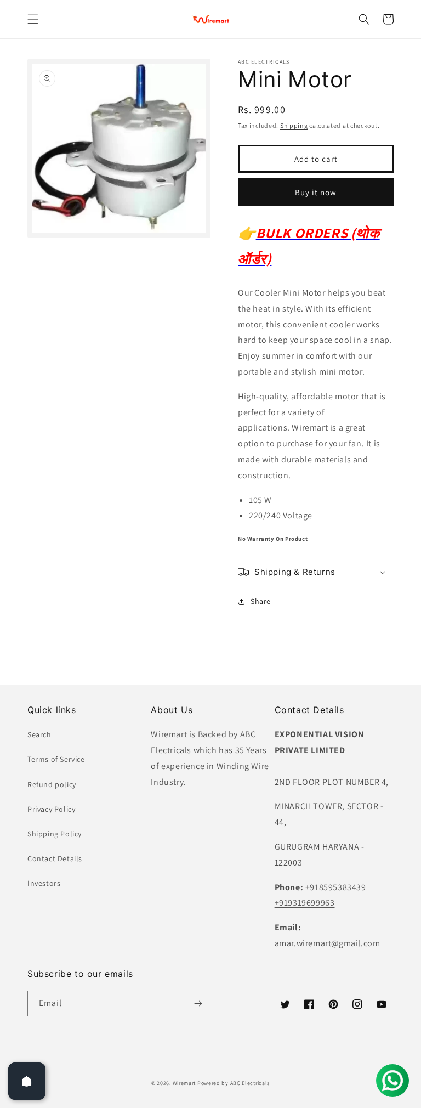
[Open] (26, 1081)
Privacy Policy (51, 809)
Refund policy (51, 784)
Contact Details (54, 858)
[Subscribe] (198, 1003)
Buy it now (316, 192)
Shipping (294, 125)
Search (39, 734)
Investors (43, 883)
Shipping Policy (54, 834)
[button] (33, 19)
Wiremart (184, 1083)
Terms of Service (56, 759)
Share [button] (261, 601)
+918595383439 (335, 887)
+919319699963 (305, 902)
